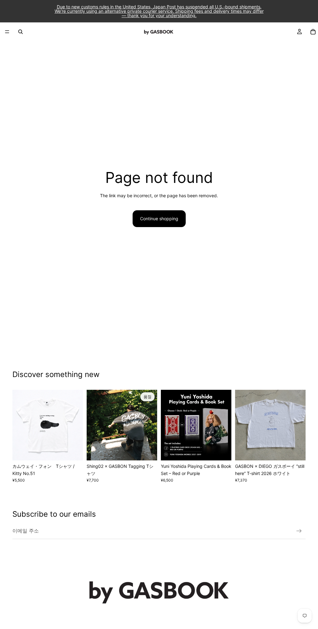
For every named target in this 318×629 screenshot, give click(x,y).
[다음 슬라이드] (76, 425)
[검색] (20, 32)
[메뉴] (7, 32)
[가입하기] (299, 531)
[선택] (73, 451)
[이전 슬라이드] (19, 425)
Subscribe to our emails (54, 514)
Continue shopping (159, 218)
